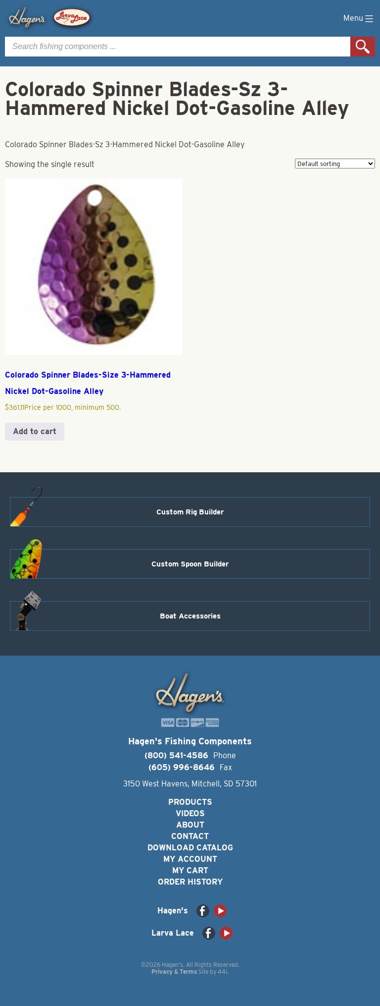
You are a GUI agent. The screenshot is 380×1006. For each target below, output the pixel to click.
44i (222, 971)
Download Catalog (190, 847)
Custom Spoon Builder (190, 563)
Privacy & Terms (174, 971)
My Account (190, 859)
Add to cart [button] (34, 431)
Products (190, 802)
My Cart (190, 870)
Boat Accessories (190, 616)
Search (362, 46)
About (190, 825)
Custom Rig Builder (190, 511)
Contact (190, 836)
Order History (190, 882)
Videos (190, 813)
